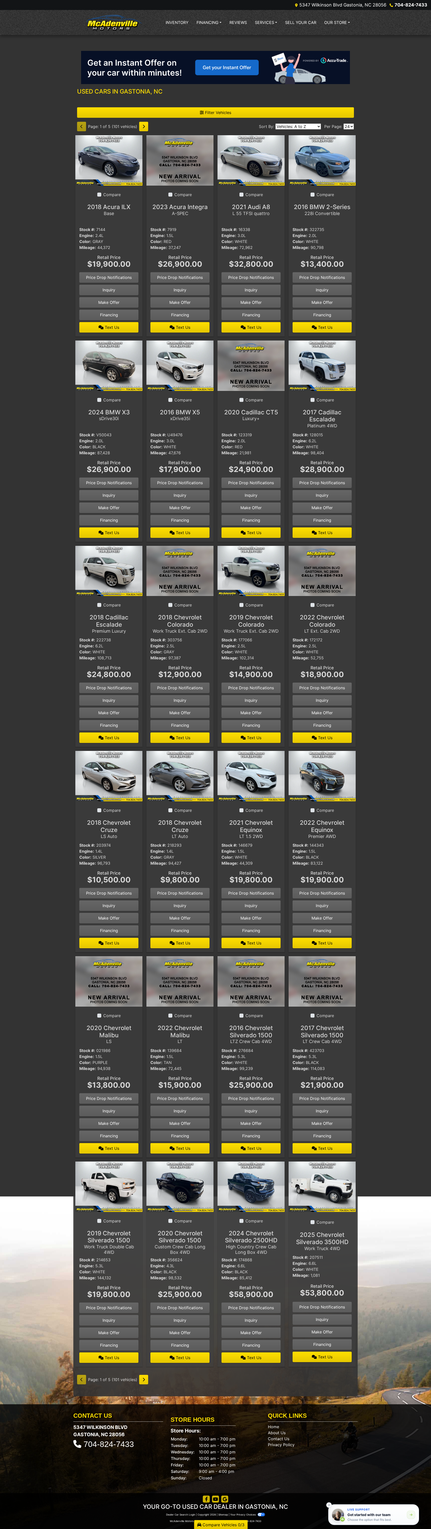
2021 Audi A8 (251, 209)
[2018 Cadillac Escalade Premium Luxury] (108, 570)
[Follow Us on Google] (224, 1499)
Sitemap (223, 1514)
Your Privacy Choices (243, 1514)
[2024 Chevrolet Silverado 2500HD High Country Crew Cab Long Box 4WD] (251, 1186)
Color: (85, 241)
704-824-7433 (411, 4)
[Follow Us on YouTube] (215, 1499)
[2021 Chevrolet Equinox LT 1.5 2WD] (251, 775)
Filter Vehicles (217, 112)
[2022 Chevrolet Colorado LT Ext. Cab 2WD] (322, 570)
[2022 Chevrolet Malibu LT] (180, 980)
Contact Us (278, 1438)
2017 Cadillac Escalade (322, 419)
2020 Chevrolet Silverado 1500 (180, 1242)
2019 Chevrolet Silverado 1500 (109, 1242)
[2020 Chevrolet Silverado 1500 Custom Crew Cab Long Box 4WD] (180, 1186)
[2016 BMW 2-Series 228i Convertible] (322, 159)
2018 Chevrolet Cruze (109, 829)
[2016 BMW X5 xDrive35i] (180, 365)
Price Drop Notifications (109, 277)
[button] (329, 1505)
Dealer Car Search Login (180, 1514)
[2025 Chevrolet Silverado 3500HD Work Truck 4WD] (322, 1186)
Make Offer (108, 302)
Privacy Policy (281, 1444)
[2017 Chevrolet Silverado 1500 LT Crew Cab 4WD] (322, 980)
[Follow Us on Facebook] (206, 1499)
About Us (277, 1432)
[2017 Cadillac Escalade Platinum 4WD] (322, 365)
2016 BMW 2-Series (322, 209)
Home (273, 1426)
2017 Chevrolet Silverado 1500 (322, 1034)
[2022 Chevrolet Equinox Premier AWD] (322, 775)
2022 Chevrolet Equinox (322, 829)
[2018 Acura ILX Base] (108, 159)
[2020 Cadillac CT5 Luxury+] (251, 365)
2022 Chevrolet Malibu (180, 1034)
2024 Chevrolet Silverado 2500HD (251, 1242)
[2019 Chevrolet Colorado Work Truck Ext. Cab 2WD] (251, 570)
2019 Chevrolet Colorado (251, 624)
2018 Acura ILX (108, 209)
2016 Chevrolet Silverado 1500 (251, 1034)
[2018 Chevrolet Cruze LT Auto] (180, 775)
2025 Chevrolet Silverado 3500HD (322, 1241)
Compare (112, 194)
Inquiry (109, 289)
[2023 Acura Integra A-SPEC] (180, 159)
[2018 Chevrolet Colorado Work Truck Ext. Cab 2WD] (180, 570)
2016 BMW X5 (180, 415)
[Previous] (81, 126)
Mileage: (87, 247)
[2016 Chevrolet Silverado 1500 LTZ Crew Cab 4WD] (251, 980)
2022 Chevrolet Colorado (322, 624)
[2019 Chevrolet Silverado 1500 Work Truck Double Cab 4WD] (108, 1186)
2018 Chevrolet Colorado (180, 624)
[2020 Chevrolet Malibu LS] (108, 980)
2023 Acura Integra (180, 209)
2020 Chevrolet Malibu (109, 1034)
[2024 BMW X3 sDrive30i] (108, 365)
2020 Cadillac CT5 (251, 415)
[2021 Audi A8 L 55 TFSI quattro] (251, 159)
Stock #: (87, 229)
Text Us (111, 327)
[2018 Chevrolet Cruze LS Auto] (108, 775)
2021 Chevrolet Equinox (251, 829)
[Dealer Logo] (114, 22)
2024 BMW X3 (109, 415)
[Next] (143, 126)
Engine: (86, 235)
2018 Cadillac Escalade (109, 624)
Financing (109, 314)
